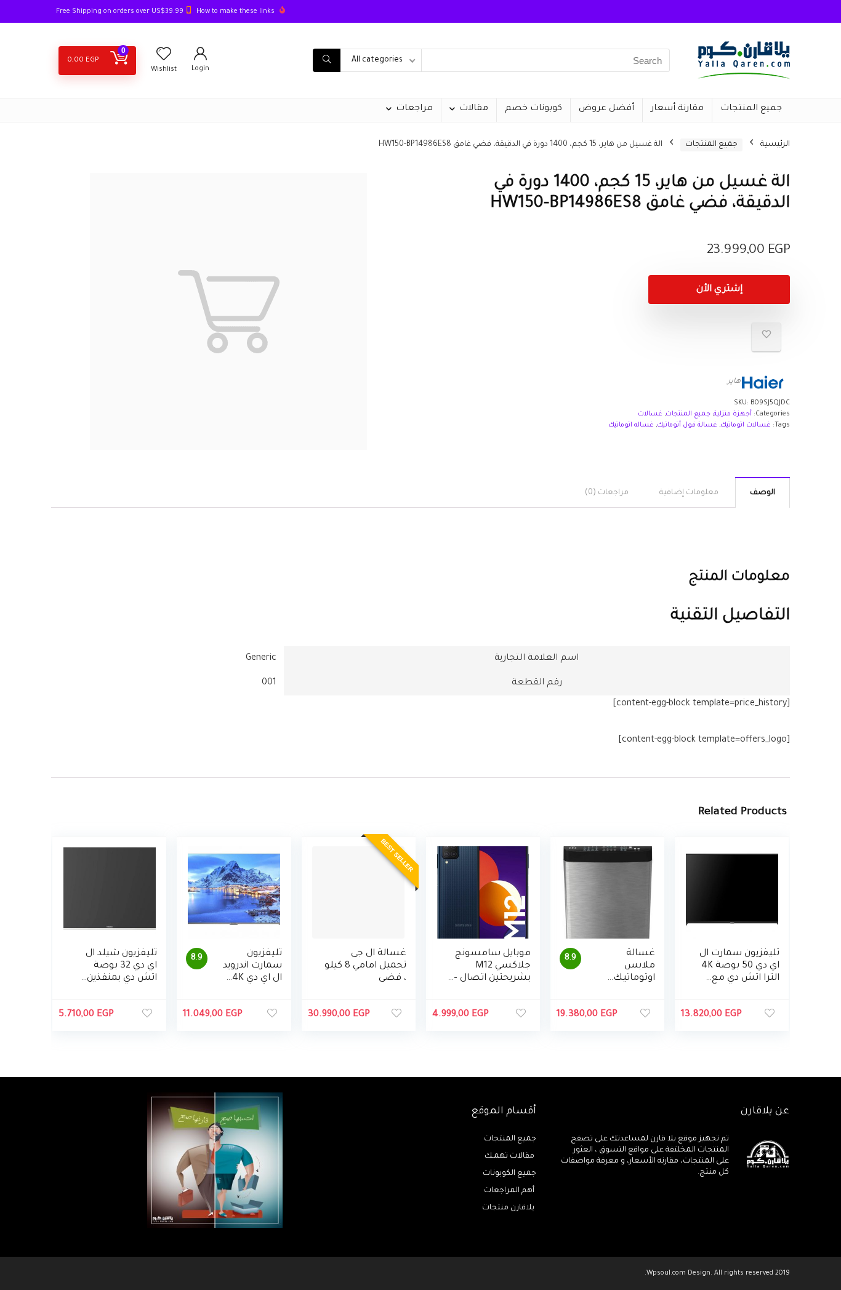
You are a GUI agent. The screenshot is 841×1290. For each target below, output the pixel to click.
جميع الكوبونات (509, 1173)
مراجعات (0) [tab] (607, 493)
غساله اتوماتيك (631, 425)
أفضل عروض (606, 109)
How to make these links (235, 11)
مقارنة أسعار (677, 109)
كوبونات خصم (533, 109)
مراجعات (414, 109)
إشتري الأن (719, 289)
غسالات (650, 414)
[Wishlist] (163, 57)
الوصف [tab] (762, 493)
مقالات (473, 109)
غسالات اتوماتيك (745, 425)
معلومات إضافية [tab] (688, 493)
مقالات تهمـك (510, 1156)
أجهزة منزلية (733, 414)
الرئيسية (775, 144)
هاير (734, 382)
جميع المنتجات (751, 109)
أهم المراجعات (510, 1191)
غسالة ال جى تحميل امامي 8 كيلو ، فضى (365, 966)
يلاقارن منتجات (509, 1208)
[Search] (326, 60)
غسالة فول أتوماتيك (687, 425)
